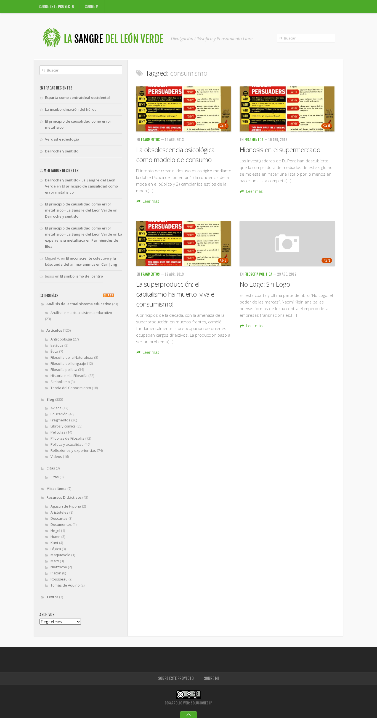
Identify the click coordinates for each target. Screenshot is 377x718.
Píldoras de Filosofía (67, 438)
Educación (59, 413)
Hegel (55, 530)
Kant (54, 542)
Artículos (54, 330)
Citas (50, 468)
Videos (56, 456)
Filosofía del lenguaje (68, 363)
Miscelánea (56, 488)
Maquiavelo (60, 554)
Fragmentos (150, 140)
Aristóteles (59, 512)
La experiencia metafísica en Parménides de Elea (83, 240)
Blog (50, 399)
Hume (55, 536)
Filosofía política (258, 274)
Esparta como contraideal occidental (77, 97)
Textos (52, 596)
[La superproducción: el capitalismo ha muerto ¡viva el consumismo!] (183, 243)
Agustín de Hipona (66, 506)
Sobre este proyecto (56, 6)
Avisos (56, 407)
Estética (57, 345)
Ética (54, 351)
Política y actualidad (67, 444)
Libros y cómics (63, 426)
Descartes (59, 518)
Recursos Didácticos (63, 497)
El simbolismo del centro (81, 276)
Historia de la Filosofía (69, 375)
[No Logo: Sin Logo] (287, 243)
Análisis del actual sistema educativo (78, 303)
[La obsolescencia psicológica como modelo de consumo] (183, 108)
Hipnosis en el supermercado (280, 149)
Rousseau (59, 579)
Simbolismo (60, 381)
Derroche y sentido (61, 151)
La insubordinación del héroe (71, 109)
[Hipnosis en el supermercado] (287, 108)
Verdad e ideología (62, 139)
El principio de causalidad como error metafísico (78, 124)
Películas (58, 432)
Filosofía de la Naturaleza (72, 357)
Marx (55, 560)
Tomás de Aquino (65, 585)
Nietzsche (59, 566)
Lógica (56, 548)
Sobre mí (92, 6)
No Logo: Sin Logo (265, 284)
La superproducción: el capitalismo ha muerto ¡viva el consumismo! (176, 293)
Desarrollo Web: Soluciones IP (188, 703)
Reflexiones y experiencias (73, 450)
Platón (56, 573)
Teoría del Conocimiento (71, 387)
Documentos (61, 524)
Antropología (61, 339)
